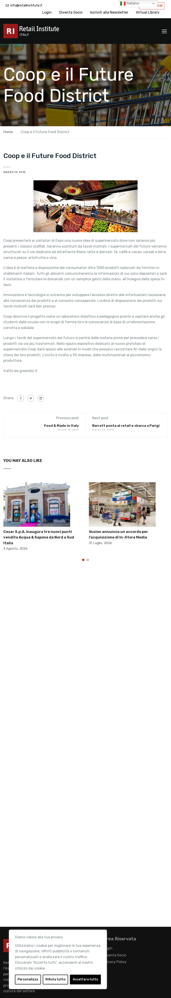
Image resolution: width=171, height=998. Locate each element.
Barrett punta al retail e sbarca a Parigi (126, 426)
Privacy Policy (114, 962)
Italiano (132, 3)
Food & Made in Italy (61, 426)
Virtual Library (147, 12)
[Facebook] (20, 398)
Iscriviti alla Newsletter (109, 12)
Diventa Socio (70, 12)
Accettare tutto (85, 979)
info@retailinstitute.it (26, 5)
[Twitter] (30, 398)
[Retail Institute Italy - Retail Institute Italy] (36, 33)
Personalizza (28, 979)
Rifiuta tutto (55, 979)
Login (47, 12)
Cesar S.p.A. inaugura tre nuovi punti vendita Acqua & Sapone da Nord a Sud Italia (38, 537)
